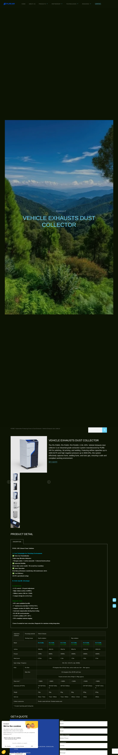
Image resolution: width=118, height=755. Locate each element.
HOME (23, 4)
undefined (18, 754)
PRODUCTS (42, 4)
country (63, 742)
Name (62, 720)
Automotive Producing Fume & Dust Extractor (28, 428)
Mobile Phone (65, 735)
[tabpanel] (59, 586)
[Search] (104, 430)
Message (63, 749)
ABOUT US (32, 4)
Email (62, 727)
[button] (98, 4)
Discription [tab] (17, 541)
